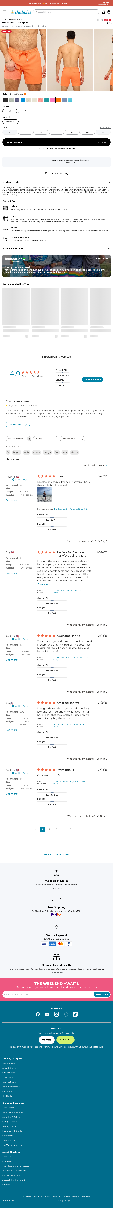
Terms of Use (8, 1201)
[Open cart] (109, 12)
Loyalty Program (10, 1140)
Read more (44, 584)
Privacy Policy (63, 1201)
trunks (36, 452)
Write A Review (92, 379)
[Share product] (66, 173)
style (26, 452)
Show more (13, 459)
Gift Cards (7, 1096)
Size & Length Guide (12, 1131)
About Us (6, 1157)
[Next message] (107, 162)
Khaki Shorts (8, 1077)
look (65, 452)
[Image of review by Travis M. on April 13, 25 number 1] (44, 494)
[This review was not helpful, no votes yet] (104, 624)
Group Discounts (10, 1122)
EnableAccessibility (103, 3)
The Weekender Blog (12, 1145)
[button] (23, 60)
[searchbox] (16, 438)
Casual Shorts (8, 1073)
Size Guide (105, 127)
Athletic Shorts (9, 1068)
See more (12, 500)
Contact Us (7, 1136)
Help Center (8, 1108)
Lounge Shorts (9, 1082)
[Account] (103, 12)
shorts (74, 452)
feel (57, 452)
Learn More (56, 162)
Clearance (7, 1091)
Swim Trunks (8, 1063)
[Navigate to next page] (77, 829)
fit (8, 452)
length (16, 452)
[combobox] (45, 438)
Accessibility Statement (13, 1180)
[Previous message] (5, 162)
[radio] (5, 100)
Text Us (46, 1040)
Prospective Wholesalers (14, 1171)
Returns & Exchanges (12, 1112)
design (47, 452)
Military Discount (10, 1126)
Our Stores (56, 888)
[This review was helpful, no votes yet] (99, 541)
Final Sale (6, 31)
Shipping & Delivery (11, 1117)
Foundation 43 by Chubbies (15, 1166)
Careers (6, 1185)
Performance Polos (11, 1087)
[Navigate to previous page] (35, 829)
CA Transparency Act (12, 1175)
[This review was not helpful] (104, 541)
